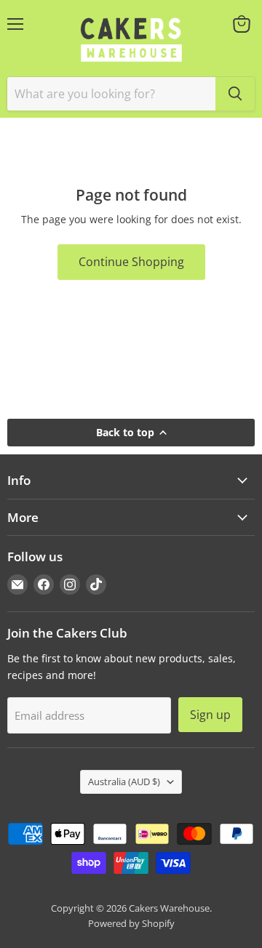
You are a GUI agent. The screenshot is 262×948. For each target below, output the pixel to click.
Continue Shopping (131, 262)
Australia (124, 781)
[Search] (235, 94)
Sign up (210, 715)
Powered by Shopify (131, 923)
